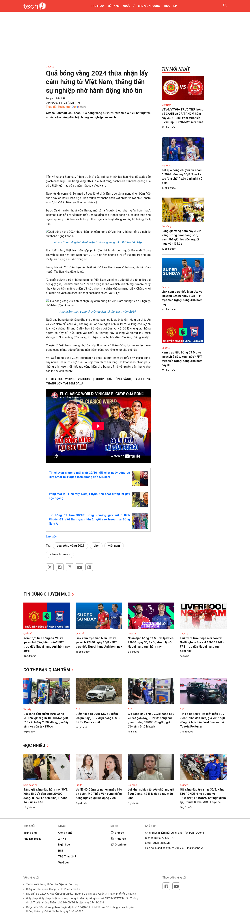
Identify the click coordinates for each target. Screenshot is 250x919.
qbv (96, 545)
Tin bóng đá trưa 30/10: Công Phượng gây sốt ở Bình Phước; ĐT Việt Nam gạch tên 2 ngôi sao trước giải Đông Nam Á (89, 519)
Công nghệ (65, 832)
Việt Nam (113, 5)
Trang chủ (30, 832)
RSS (61, 850)
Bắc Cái (60, 98)
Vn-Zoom (64, 862)
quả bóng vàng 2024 (70, 545)
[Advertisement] (98, 149)
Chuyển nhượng (149, 5)
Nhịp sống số (30, 785)
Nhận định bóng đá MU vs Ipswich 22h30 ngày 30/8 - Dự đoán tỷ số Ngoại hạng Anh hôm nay (150, 642)
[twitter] (50, 567)
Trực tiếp (170, 5)
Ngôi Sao (64, 844)
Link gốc (51, 536)
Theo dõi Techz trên (58, 106)
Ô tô (78, 709)
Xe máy (27, 709)
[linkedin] (89, 567)
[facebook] (60, 567)
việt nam (114, 545)
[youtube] (79, 567)
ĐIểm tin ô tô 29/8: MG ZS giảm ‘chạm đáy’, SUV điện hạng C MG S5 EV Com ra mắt (98, 718)
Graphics (120, 844)
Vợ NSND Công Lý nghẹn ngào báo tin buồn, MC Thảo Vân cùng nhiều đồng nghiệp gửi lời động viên (99, 794)
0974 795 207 (176, 848)
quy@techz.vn (161, 842)
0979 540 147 (166, 837)
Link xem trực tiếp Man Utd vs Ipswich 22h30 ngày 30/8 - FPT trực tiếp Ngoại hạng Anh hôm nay (99, 642)
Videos (119, 832)
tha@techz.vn (195, 848)
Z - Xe (62, 838)
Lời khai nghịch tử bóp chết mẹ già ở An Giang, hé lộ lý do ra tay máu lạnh (151, 794)
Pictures (120, 838)
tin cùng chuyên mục (47, 594)
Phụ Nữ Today (32, 838)
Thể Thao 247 (67, 856)
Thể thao (97, 5)
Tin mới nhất (176, 69)
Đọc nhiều (34, 745)
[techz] (34, 5)
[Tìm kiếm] (223, 6)
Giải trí (79, 785)
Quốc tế (128, 5)
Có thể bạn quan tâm (47, 669)
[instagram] (69, 567)
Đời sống (166, 226)
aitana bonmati (60, 554)
